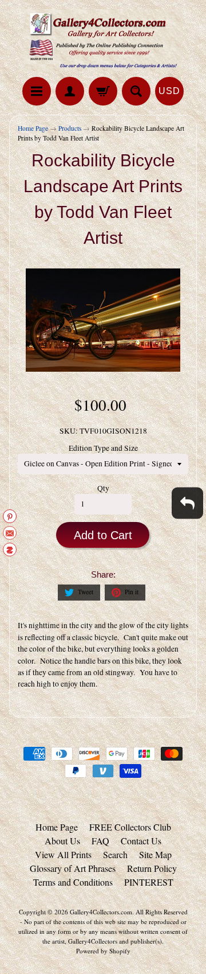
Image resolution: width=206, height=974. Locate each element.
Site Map (155, 854)
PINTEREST (148, 882)
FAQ (100, 841)
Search (115, 854)
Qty (103, 488)
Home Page (33, 128)
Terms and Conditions (73, 882)
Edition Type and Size (103, 448)
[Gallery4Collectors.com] (103, 40)
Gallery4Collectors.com (101, 911)
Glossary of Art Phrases (73, 868)
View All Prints (63, 854)
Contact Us (141, 841)
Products (69, 128)
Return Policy (152, 868)
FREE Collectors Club (130, 827)
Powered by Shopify (103, 950)
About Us (62, 841)
